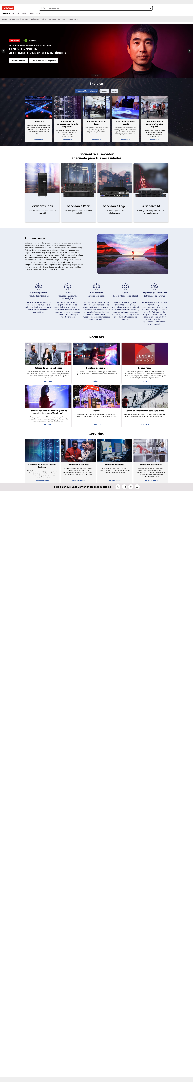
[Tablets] (47, 19)
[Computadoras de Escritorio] (29, 19)
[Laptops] (7, 19)
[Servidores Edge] (114, 192)
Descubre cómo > (42, 480)
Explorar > (48, 381)
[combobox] (94, 8)
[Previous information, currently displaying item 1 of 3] (3, 51)
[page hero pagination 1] (95, 75)
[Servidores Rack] (78, 192)
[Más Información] (96, 51)
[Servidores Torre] (42, 192)
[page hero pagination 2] (97, 75)
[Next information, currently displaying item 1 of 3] (190, 51)
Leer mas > (38, 139)
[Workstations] (40, 19)
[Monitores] (56, 19)
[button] (150, 8)
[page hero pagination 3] (100, 75)
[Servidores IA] (150, 192)
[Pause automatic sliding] (93, 75)
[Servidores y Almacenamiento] (79, 19)
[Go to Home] (8, 8)
